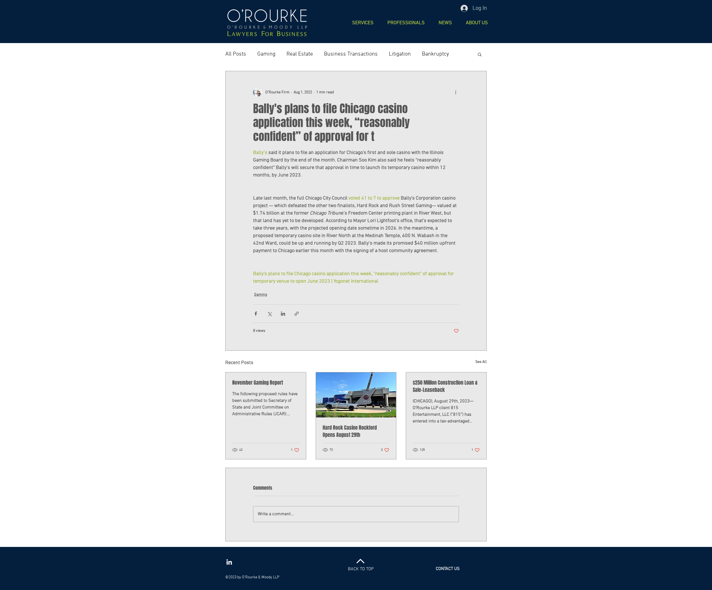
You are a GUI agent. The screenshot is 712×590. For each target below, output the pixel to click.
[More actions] (455, 92)
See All (481, 362)
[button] (406, 22)
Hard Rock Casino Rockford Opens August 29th (350, 431)
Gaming (266, 54)
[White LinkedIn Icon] (229, 562)
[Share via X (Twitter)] (269, 313)
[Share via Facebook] (255, 313)
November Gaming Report (257, 382)
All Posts (235, 54)
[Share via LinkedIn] (283, 313)
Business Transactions (351, 54)
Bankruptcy (435, 54)
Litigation (400, 54)
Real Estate (299, 54)
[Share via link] (296, 313)
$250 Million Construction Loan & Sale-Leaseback (445, 386)
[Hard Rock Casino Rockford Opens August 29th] (356, 394)
